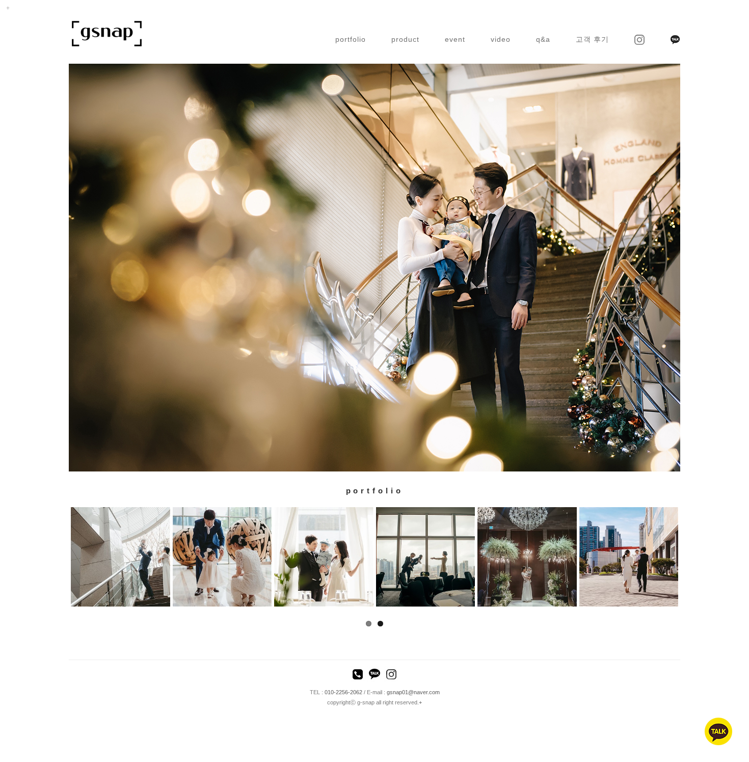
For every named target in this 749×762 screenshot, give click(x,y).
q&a (543, 39)
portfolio (350, 39)
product (405, 39)
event (455, 39)
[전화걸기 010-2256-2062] (357, 675)
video (501, 39)
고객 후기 (592, 39)
